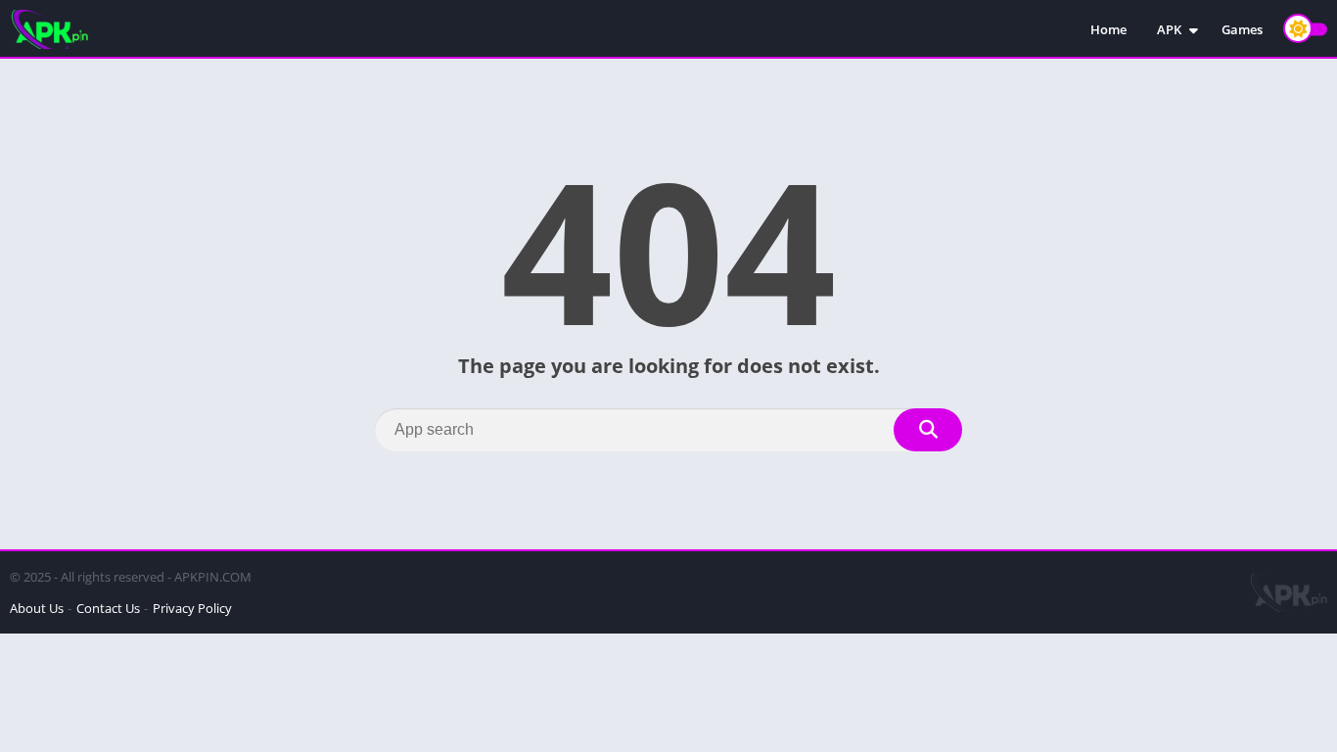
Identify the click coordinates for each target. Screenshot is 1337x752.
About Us (37, 608)
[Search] (928, 429)
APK (1169, 29)
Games (1242, 29)
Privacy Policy (192, 608)
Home (1108, 29)
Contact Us (108, 608)
